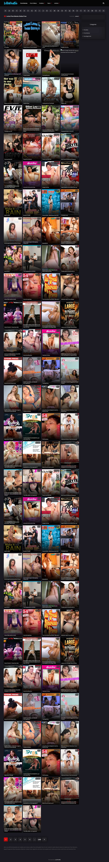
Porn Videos (33, 3)
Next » (44, 839)
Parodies (86, 30)
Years (48, 3)
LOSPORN (58, 859)
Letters (56, 3)
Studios (41, 3)
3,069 (39, 839)
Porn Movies (23, 3)
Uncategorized (87, 36)
